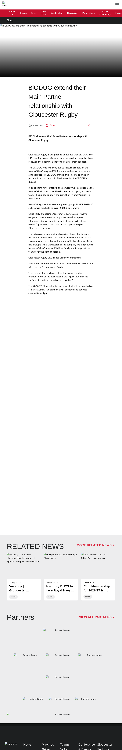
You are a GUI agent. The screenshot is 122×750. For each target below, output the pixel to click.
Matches (48, 744)
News (10, 20)
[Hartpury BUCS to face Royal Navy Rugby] (61, 576)
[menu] (118, 4)
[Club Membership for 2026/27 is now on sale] (98, 576)
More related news (94, 545)
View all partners (95, 617)
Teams (65, 744)
